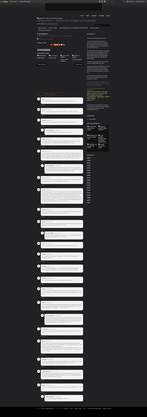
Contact (108, 15)
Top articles (65, 408)
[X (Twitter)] (102, 1)
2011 (88, 192)
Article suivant (78, 64)
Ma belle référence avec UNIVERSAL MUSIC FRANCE (73, 28)
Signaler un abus (78, 408)
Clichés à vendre (52, 28)
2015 (88, 183)
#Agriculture (69, 35)
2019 (88, 173)
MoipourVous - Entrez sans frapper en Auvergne (66, 20)
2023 (88, 163)
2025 (88, 158)
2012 (88, 190)
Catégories (94, 15)
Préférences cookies (107, 408)
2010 (88, 195)
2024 (88, 160)
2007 (88, 202)
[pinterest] (105, 1)
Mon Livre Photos (94, 28)
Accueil (82, 15)
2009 (88, 197)
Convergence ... (43, 34)
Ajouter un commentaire (50, 94)
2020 (88, 170)
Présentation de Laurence (44, 30)
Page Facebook (42, 28)
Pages (87, 15)
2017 (88, 178)
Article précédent (42, 64)
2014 (88, 185)
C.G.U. (84, 408)
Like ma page (92, 119)
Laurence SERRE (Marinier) (47, 408)
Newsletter (101, 15)
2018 (88, 175)
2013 (88, 188)
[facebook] (100, 1)
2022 (88, 165)
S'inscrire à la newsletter (44, 50)
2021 (88, 168)
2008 (88, 200)
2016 (88, 180)
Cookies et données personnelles (94, 408)
